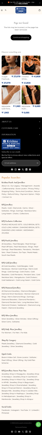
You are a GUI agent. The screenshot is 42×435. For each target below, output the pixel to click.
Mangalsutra (19, 277)
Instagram (15, 410)
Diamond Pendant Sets (11, 302)
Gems (25, 208)
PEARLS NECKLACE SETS (12, 224)
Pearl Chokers (12, 252)
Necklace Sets (30, 211)
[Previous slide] (2, 3)
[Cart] (39, 10)
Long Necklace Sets (30, 302)
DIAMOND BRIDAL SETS (29, 227)
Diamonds (17, 208)
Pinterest (5, 413)
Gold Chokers (31, 277)
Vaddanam (22, 305)
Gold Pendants (16, 275)
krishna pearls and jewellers (23, 423)
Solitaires (5, 211)
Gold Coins (36, 280)
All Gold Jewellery (9, 266)
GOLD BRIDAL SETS (31, 224)
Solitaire (33, 357)
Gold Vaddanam (8, 280)
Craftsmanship (8, 189)
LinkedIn (35, 410)
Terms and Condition (24, 191)
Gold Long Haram (23, 280)
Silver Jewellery (8, 319)
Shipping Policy (8, 191)
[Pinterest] (30, 169)
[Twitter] (23, 169)
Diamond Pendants (27, 300)
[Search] (4, 10)
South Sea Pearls (8, 255)
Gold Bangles (22, 266)
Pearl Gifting (7, 360)
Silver (31, 208)
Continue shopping (21, 37)
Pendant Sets (29, 275)
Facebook (6, 410)
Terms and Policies (21, 427)
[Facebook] (12, 169)
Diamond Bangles (28, 291)
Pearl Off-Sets (7, 247)
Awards (37, 186)
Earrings (19, 211)
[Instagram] (15, 169)
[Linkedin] (26, 169)
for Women (6, 333)
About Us (5, 186)
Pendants (27, 249)
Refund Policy (13, 194)
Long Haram (7, 214)
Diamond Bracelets (9, 300)
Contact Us (7, 197)
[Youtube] (19, 169)
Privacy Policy (33, 189)
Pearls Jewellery (8, 344)
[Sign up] (37, 163)
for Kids (24, 333)
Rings (12, 211)
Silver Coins (6, 322)
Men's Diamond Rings (17, 297)
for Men (16, 333)
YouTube (24, 410)
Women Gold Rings (19, 269)
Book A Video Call (9, 357)
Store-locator (21, 189)
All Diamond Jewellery (11, 291)
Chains (15, 214)
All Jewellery (7, 244)
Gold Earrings (13, 272)
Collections (24, 214)
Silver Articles (20, 319)
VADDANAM (28, 230)
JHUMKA (5, 233)
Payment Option (27, 194)
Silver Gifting (33, 319)
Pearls (4, 208)
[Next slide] (40, 3)
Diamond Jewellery (16, 308)
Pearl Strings (30, 244)
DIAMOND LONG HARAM (12, 230)
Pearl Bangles (18, 244)
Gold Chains (25, 272)
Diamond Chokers (9, 305)
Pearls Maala (32, 252)
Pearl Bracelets (16, 249)
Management (26, 186)
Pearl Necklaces (20, 247)
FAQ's (37, 194)
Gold (10, 208)
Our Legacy (15, 186)
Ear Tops (22, 252)
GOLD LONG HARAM (10, 227)
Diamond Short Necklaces (12, 294)
